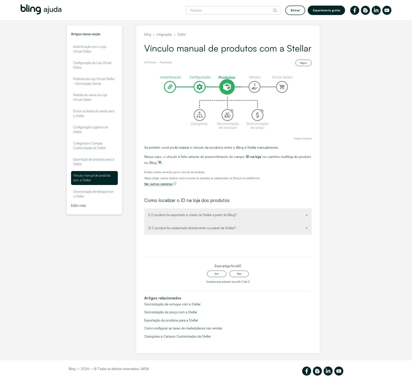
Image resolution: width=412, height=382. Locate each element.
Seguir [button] (303, 62)
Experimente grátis (326, 10)
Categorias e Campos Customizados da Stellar (89, 145)
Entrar (295, 10)
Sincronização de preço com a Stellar (170, 312)
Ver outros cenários (158, 184)
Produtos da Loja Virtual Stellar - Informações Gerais (94, 81)
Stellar (181, 34)
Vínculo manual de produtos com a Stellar (92, 177)
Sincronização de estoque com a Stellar (93, 194)
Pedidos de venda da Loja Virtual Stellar (90, 97)
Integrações (164, 34)
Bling (147, 34)
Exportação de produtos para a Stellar (93, 161)
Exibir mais (78, 205)
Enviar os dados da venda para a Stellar (93, 113)
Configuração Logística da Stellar (90, 129)
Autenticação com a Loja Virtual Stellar (89, 49)
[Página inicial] (41, 13)
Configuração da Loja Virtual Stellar (92, 65)
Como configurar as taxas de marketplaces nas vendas (183, 328)
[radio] (216, 274)
